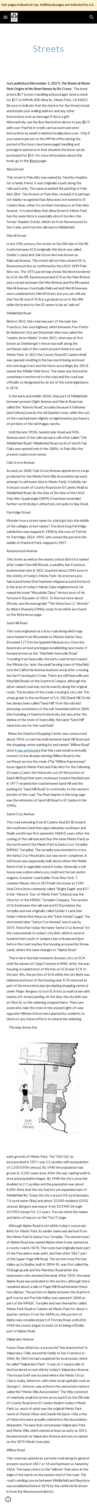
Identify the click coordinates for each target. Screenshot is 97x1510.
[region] (48, 5)
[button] (5, 17)
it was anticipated (27, 750)
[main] (48, 48)
